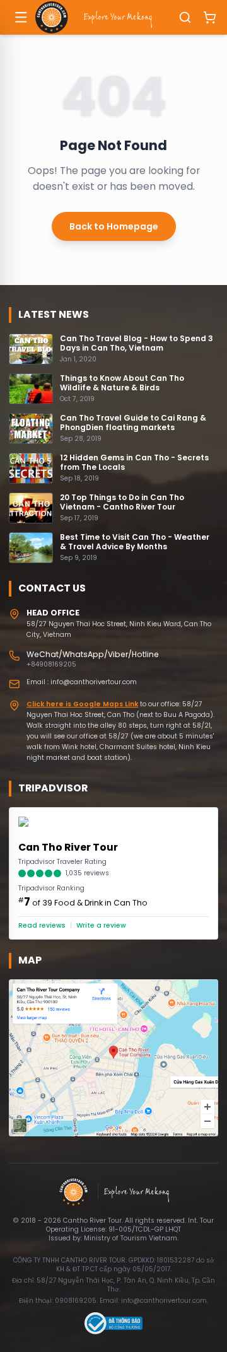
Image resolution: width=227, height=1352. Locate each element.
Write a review (101, 925)
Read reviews (42, 925)
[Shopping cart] (210, 17)
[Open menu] (21, 17)
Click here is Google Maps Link (82, 704)
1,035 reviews (87, 873)
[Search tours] (185, 17)
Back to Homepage (113, 226)
